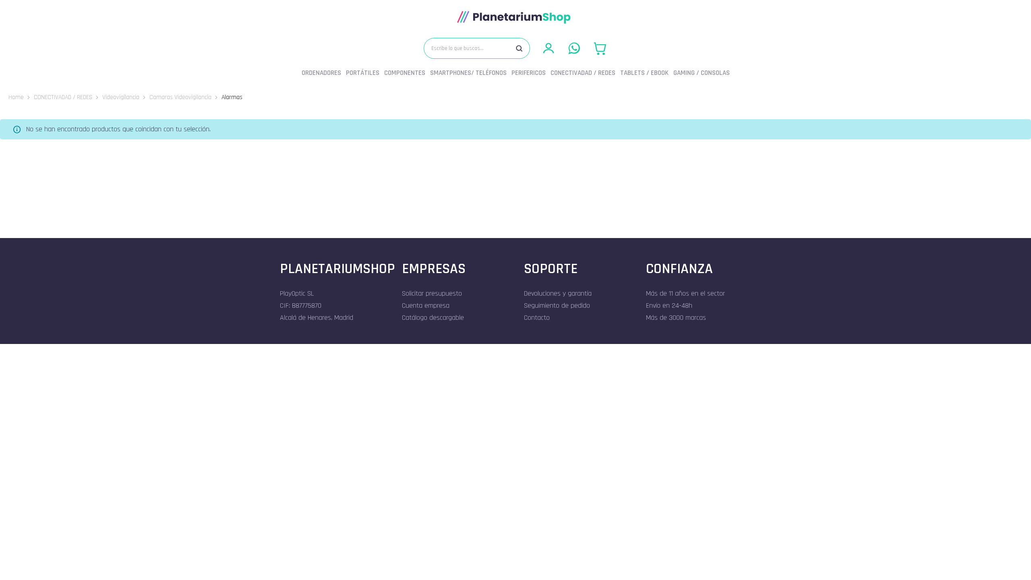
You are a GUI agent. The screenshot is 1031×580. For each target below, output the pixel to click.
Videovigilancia (120, 97)
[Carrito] (600, 48)
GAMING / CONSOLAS (701, 72)
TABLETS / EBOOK (644, 72)
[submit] (519, 48)
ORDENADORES (321, 72)
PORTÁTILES (362, 72)
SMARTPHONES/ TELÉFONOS (468, 72)
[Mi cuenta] (548, 48)
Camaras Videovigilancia (180, 97)
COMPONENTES (404, 72)
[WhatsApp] (574, 48)
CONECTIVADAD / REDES (583, 72)
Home (16, 97)
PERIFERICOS (528, 72)
